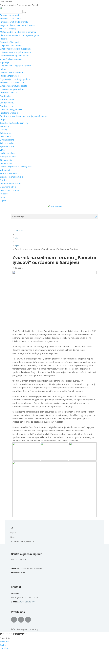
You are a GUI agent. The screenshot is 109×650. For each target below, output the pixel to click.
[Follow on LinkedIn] (28, 620)
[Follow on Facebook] (14, 620)
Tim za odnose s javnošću (22, 541)
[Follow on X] (21, 620)
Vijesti (12, 537)
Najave (13, 532)
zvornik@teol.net (26, 601)
